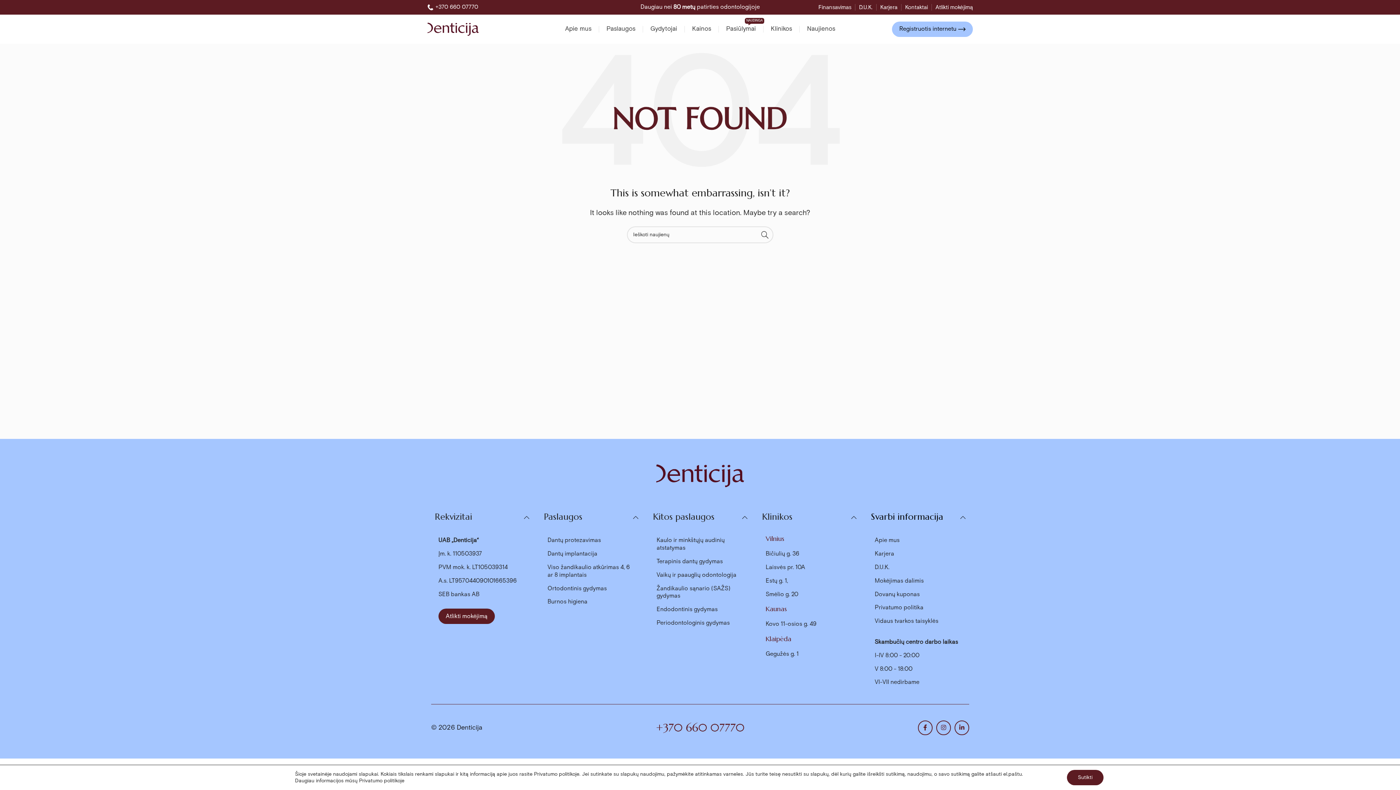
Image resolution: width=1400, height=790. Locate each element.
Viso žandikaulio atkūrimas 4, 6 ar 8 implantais (589, 571)
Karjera (884, 554)
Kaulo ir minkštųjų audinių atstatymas (691, 544)
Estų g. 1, (777, 581)
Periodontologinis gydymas (693, 623)
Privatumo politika (899, 608)
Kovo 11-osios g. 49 (791, 624)
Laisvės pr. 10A (785, 567)
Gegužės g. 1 (782, 654)
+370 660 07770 (700, 727)
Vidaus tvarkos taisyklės (906, 621)
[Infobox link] (453, 7)
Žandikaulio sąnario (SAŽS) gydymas (694, 592)
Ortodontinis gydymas (577, 588)
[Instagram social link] (943, 728)
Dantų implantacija (572, 554)
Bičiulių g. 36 (782, 554)
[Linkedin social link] (962, 728)
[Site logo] (453, 29)
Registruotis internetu (927, 29)
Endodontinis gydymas (687, 609)
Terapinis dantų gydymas (690, 561)
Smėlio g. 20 (782, 594)
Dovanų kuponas (897, 594)
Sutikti (1085, 777)
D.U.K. (882, 567)
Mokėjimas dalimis (899, 581)
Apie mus (887, 540)
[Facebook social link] (925, 728)
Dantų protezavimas (574, 540)
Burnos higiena (567, 602)
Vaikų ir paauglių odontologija (696, 575)
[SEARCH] (765, 234)
